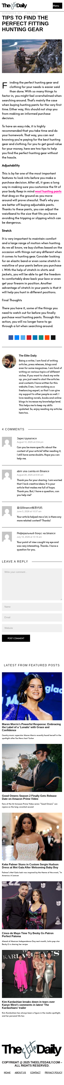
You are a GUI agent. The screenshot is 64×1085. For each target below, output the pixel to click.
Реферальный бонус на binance (36, 533)
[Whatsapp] (41, 337)
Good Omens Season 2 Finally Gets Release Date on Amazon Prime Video (29, 797)
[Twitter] (23, 337)
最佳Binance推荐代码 (29, 507)
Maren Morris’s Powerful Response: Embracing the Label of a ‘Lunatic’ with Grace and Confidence (31, 727)
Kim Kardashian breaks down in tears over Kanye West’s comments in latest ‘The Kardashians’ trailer (28, 1004)
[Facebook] (11, 337)
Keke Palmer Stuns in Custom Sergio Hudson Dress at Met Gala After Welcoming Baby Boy (30, 866)
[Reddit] (47, 337)
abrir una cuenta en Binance (33, 471)
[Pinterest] (29, 337)
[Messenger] (17, 337)
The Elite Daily (28, 355)
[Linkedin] (35, 337)
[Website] (21, 418)
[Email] (53, 337)
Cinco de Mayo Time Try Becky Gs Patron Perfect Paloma (28, 935)
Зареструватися (27, 438)
